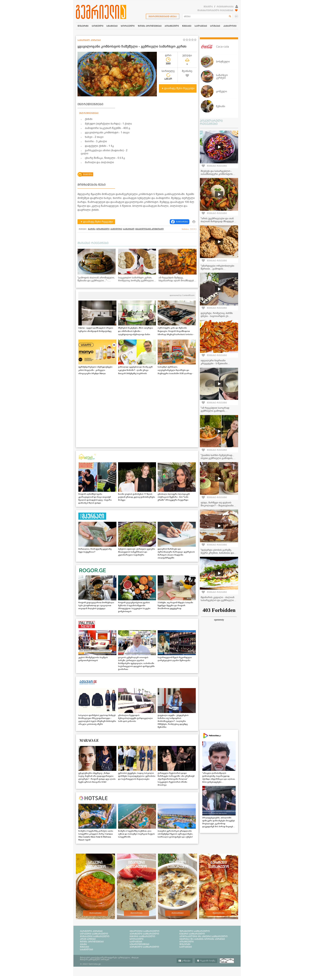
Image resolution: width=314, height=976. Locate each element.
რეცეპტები (95, 913)
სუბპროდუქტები (139, 944)
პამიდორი (116, 229)
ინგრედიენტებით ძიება (162, 16)
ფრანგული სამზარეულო (194, 931)
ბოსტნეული (103, 229)
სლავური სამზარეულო (94, 934)
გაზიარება (182, 222)
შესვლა (208, 6)
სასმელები (86, 949)
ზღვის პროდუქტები (92, 941)
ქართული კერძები (91, 931)
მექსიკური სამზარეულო (94, 936)
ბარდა (92, 229)
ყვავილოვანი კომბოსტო (149, 229)
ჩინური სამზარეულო (142, 936)
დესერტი (184, 944)
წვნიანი (84, 947)
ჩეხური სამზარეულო (192, 934)
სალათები (136, 941)
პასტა (83, 944)
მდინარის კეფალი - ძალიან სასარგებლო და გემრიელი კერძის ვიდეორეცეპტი (217, 600)
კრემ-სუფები (88, 939)
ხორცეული (136, 939)
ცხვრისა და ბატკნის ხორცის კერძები (202, 939)
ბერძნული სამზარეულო (144, 934)
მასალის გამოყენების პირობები (94, 959)
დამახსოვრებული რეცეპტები (215, 10)
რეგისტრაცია (225, 6)
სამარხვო (128, 229)
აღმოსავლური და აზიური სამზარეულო (203, 936)
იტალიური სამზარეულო (144, 931)
